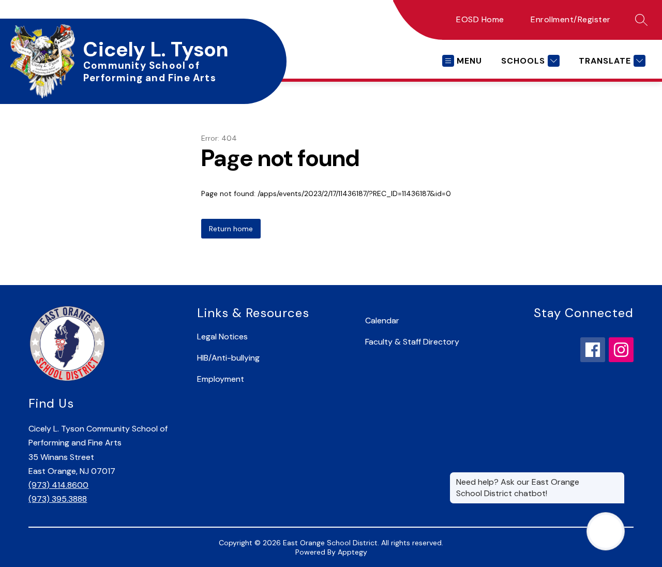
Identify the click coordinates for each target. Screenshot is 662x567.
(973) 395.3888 (57, 499)
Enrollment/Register (571, 19)
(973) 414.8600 (58, 485)
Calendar (382, 320)
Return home (231, 228)
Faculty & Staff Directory (412, 341)
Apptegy (352, 552)
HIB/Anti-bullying (228, 357)
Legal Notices (222, 336)
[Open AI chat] (605, 531)
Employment (220, 379)
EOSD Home (480, 19)
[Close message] (616, 477)
